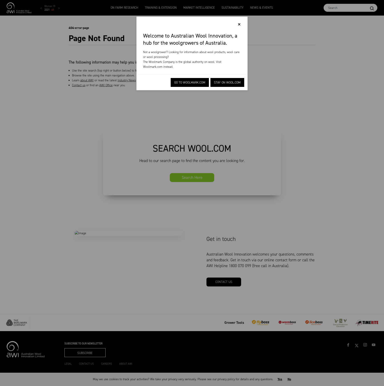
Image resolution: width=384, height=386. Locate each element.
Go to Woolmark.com (189, 82)
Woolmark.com (152, 67)
